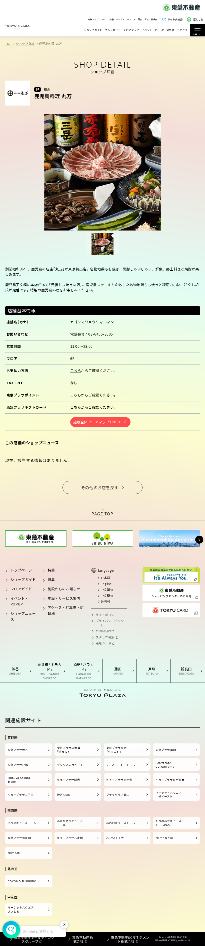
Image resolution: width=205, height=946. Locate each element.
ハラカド (131, 19)
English (106, 584)
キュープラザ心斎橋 (70, 838)
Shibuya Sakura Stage (19, 780)
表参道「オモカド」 (50, 671)
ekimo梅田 (15, 853)
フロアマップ (131, 30)
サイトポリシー (107, 614)
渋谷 (112, 19)
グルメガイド (113, 30)
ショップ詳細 (25, 43)
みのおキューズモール (120, 823)
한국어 (105, 601)
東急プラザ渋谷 (18, 750)
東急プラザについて (97, 19)
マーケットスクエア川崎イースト (169, 795)
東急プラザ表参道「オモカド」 (68, 750)
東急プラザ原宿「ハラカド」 (116, 750)
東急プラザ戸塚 (18, 765)
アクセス (182, 30)
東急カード (104, 643)
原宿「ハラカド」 (84, 671)
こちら (75, 370)
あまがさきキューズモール (70, 823)
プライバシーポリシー (110, 622)
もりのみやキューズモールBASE (169, 823)
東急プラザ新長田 (19, 838)
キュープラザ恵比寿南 (170, 780)
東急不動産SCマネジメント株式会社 (130, 939)
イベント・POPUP (153, 30)
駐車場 (170, 30)
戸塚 (146, 19)
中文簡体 (107, 595)
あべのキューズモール (22, 823)
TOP (8, 43)
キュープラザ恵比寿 (119, 780)
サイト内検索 (175, 19)
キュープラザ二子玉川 (22, 795)
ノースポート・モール (120, 765)
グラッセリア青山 (118, 795)
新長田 (154, 19)
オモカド (120, 19)
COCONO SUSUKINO (22, 881)
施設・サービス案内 (64, 598)
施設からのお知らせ (64, 588)
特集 (51, 579)
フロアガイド (21, 588)
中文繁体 (107, 589)
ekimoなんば (164, 838)
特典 (51, 570)
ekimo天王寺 (115, 838)
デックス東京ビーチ (70, 765)
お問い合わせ (105, 631)
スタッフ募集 (105, 637)
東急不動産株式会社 (82, 939)
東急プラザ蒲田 (166, 750)
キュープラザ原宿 (68, 780)
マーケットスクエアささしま (21, 909)
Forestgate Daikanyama (165, 765)
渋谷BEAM (64, 795)
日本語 (105, 578)
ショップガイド (93, 30)
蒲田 (140, 19)
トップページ (21, 570)
